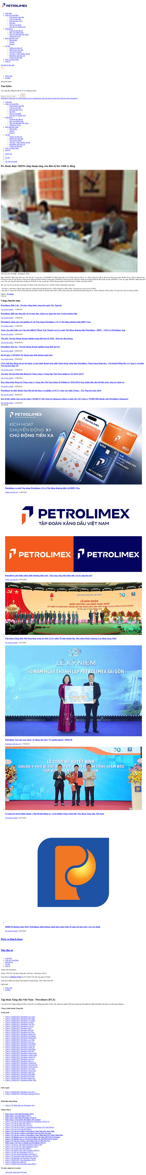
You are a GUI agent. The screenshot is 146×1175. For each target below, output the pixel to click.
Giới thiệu (8, 13)
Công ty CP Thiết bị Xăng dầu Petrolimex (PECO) (22, 1150)
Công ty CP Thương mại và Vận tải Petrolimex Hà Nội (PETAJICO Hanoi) (31, 1139)
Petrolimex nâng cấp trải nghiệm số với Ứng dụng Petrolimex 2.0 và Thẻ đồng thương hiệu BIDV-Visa (46, 322)
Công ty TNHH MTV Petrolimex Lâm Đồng (20, 1044)
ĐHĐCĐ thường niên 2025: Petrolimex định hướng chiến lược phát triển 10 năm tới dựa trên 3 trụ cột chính (52, 927)
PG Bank (10, 294)
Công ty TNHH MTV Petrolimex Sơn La (19, 1061)
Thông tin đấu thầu (15, 58)
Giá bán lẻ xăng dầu (7, 65)
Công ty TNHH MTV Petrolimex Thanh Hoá (20, 1063)
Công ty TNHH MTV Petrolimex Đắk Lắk (19, 1072)
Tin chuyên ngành (15, 52)
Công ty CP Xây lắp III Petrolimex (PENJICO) (21, 1154)
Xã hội (11, 42)
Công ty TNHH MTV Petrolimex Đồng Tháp (20, 1080)
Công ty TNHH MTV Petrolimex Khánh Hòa (20, 1038)
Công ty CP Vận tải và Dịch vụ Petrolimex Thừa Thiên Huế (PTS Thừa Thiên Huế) (34, 1135)
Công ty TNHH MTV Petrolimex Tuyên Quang (21, 1067)
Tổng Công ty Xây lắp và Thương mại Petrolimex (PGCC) (25, 1143)
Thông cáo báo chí (15, 48)
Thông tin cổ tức (15, 36)
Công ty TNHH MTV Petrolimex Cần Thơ (19, 1024)
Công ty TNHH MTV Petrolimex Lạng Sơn (20, 1045)
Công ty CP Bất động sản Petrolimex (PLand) (20, 1158)
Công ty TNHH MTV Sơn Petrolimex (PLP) (20, 1160)
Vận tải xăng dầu (15, 19)
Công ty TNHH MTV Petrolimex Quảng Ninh (21, 1055)
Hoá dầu (12, 23)
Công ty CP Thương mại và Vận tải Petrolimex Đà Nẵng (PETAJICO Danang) (32, 1137)
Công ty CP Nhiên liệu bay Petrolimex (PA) (20, 1105)
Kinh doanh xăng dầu (16, 17)
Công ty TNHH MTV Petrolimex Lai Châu (20, 1040)
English (8, 78)
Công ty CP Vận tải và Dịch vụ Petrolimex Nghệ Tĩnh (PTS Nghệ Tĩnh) (30, 1131)
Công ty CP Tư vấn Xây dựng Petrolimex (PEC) (21, 1147)
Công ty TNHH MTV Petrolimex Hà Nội (19, 1030)
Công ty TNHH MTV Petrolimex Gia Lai (19, 1026)
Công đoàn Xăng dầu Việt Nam (16, 1172)
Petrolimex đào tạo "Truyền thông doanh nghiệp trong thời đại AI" (30, 347)
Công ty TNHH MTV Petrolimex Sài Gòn (19, 1059)
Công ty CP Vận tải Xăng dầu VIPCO (18, 1123)
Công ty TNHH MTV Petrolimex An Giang (20, 1017)
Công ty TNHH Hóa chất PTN (15, 1162)
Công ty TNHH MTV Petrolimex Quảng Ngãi (21, 1053)
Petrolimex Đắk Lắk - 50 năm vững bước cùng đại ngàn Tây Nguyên (31, 305)
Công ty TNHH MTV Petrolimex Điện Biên (20, 1074)
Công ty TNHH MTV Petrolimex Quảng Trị (20, 1057)
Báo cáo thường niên (16, 32)
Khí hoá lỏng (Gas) (15, 21)
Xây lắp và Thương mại (17, 27)
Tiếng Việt (9, 76)
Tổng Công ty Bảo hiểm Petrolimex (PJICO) (20, 1118)
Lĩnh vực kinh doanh (19, 98)
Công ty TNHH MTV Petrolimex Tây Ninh (20, 1069)
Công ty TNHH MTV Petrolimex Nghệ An (20, 1047)
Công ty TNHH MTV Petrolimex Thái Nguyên (21, 1065)
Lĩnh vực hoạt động (11, 15)
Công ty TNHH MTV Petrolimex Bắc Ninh (20, 1019)
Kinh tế (11, 44)
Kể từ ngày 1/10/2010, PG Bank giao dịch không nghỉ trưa (26, 355)
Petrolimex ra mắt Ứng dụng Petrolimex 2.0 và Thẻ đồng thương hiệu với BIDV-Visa (42, 488)
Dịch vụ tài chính (15, 25)
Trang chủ (8, 154)
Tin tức (7, 46)
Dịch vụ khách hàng (12, 59)
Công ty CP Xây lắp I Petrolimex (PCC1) (19, 1152)
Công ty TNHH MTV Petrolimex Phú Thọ (19, 1051)
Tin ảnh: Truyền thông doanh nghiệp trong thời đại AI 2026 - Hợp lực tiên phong (37, 338)
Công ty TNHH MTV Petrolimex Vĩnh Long (20, 1071)
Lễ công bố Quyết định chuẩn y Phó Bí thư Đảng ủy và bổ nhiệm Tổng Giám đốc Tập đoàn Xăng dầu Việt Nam (54, 814)
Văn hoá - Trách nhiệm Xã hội (19, 54)
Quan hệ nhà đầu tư (16, 31)
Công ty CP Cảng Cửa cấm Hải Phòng (18, 1129)
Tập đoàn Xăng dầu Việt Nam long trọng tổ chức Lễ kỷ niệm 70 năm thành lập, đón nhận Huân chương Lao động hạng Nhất (60, 638)
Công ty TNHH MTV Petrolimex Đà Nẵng (20, 1076)
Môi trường (13, 40)
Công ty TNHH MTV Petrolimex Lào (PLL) (20, 1092)
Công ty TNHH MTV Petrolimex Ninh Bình (20, 1049)
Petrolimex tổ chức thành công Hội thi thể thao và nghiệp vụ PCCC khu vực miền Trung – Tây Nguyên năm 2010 (51, 390)
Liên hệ (7, 61)
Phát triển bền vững (11, 38)
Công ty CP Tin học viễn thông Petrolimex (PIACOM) (23, 1145)
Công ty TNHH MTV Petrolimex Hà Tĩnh (19, 1032)
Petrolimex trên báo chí (17, 56)
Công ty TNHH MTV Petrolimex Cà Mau (19, 1022)
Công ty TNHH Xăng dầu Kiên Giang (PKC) (20, 1164)
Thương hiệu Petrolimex (69, 98)
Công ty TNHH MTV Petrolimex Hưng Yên (20, 1034)
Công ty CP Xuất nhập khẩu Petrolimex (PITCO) (21, 1156)
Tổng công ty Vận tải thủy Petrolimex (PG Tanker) (23, 1120)
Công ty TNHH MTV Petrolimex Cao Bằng (20, 1020)
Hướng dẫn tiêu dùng (44, 98)
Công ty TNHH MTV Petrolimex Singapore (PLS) (22, 1094)
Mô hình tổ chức (6, 98)
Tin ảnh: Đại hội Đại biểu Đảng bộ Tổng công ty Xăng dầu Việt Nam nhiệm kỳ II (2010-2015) (42, 374)
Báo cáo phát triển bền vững (19, 34)
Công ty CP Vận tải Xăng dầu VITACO (18, 1125)
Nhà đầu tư (9, 29)
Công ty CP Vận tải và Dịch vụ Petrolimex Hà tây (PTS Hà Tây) (27, 1141)
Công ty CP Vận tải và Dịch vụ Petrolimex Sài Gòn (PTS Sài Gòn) (28, 1133)
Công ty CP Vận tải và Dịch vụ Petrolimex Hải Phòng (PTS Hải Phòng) (29, 1127)
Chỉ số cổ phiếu (31, 98)
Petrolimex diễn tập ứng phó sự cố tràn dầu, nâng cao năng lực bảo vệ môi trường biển (39, 313)
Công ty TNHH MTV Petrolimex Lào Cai (19, 1042)
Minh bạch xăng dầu (16, 50)
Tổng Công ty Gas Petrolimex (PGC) (18, 1116)
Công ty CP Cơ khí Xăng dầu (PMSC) (18, 1148)
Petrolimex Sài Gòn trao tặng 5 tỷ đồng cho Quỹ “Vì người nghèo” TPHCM (38, 740)
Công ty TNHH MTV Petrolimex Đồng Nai (20, 1078)
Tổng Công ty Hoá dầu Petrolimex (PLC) (19, 1114)
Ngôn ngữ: (4, 984)
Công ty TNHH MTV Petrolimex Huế (18, 1028)
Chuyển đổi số (56, 98)
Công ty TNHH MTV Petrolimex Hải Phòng (20, 1036)
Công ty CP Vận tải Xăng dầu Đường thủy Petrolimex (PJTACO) (27, 1121)
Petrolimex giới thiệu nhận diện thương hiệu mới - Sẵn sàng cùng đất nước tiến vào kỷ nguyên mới (48, 575)
